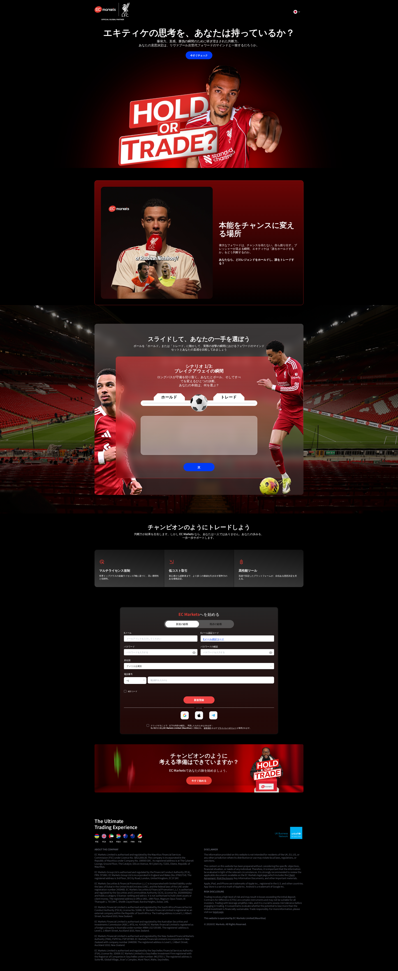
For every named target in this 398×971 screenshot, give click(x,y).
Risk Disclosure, (225, 878)
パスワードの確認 (209, 647)
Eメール (128, 633)
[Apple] (199, 715)
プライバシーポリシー (227, 728)
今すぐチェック (199, 55)
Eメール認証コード (210, 633)
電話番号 (128, 674)
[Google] (185, 715)
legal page (218, 911)
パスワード (129, 647)
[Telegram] (213, 715)
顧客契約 (207, 728)
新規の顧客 (182, 624)
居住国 (127, 660)
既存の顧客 (216, 624)
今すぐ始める (199, 780)
